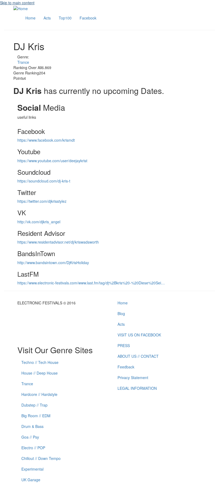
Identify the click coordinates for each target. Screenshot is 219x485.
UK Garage (30, 479)
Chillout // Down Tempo (41, 458)
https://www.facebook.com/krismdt (46, 140)
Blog (121, 313)
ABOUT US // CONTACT (138, 356)
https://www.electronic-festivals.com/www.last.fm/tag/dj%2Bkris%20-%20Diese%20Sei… (91, 282)
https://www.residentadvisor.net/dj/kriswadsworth (58, 242)
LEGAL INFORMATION (137, 388)
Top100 (65, 18)
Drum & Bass (32, 426)
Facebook (88, 18)
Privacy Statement (133, 377)
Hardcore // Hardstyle (39, 394)
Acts (47, 18)
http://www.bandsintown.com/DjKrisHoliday (53, 262)
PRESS (124, 345)
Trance (23, 62)
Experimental (32, 469)
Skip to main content (17, 2)
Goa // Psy (30, 437)
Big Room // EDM (35, 415)
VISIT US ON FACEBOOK (139, 334)
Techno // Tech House (39, 362)
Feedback (126, 366)
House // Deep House (39, 373)
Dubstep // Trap (34, 405)
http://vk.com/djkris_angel (38, 221)
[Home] (20, 8)
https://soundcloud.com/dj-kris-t (43, 181)
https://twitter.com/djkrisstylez (42, 201)
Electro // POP (33, 447)
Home (30, 18)
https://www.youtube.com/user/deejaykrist (52, 160)
